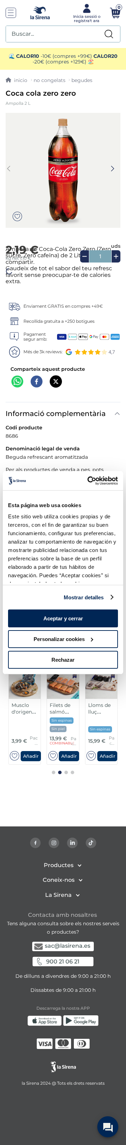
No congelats (49, 80)
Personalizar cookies (59, 639)
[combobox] (63, 34)
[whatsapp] (17, 382)
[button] (31, 755)
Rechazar (63, 659)
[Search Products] (109, 34)
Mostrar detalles (84, 597)
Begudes (81, 80)
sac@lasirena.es (67, 945)
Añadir (30, 755)
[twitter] (56, 382)
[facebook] (36, 382)
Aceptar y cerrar (63, 618)
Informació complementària (56, 413)
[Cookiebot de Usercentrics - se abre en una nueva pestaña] (89, 480)
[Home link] (16, 80)
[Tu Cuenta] (86, 12)
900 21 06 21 (62, 961)
